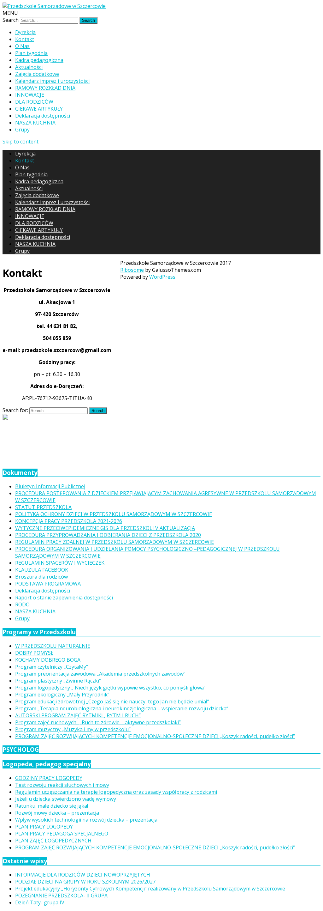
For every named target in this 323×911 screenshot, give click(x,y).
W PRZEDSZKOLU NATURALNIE (52, 645)
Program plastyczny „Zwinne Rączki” (58, 680)
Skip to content (20, 141)
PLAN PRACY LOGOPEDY (44, 826)
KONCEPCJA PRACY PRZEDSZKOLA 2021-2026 (68, 521)
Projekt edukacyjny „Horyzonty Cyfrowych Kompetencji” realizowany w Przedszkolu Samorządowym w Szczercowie (150, 888)
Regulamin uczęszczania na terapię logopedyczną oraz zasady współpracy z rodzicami (116, 791)
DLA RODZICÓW (34, 101)
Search (11, 19)
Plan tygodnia (31, 53)
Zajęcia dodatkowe (37, 73)
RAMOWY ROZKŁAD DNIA (45, 87)
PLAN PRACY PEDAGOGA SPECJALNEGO (61, 833)
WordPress (161, 276)
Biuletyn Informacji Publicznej (50, 486)
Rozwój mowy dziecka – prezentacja (57, 812)
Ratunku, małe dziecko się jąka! (51, 805)
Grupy (22, 129)
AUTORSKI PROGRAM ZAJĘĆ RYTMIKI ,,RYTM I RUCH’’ (78, 715)
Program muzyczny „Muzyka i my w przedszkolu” (73, 729)
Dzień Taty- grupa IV (39, 902)
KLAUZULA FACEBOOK (41, 569)
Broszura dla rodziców (41, 576)
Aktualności (29, 67)
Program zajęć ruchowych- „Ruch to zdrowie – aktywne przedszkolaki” (98, 722)
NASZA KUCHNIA (35, 122)
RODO (22, 604)
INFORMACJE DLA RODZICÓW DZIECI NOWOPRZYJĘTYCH (82, 874)
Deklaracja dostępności (42, 115)
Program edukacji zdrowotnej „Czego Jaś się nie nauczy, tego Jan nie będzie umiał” (112, 701)
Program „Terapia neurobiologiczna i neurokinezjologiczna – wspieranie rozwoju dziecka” (121, 708)
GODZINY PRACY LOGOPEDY (48, 777)
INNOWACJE (29, 94)
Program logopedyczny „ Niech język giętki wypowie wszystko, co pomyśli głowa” (110, 687)
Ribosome (132, 269)
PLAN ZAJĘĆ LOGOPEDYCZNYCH (53, 840)
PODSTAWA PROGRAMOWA (48, 583)
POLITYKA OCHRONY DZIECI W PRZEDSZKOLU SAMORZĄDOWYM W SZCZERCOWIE (113, 514)
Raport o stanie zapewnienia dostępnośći (64, 597)
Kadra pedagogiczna (39, 60)
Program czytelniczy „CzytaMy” (51, 666)
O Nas (22, 46)
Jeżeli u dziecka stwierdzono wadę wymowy (65, 798)
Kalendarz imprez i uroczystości (52, 80)
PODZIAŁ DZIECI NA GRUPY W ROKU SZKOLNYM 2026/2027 (85, 881)
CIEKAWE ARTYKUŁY (39, 108)
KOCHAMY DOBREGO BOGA (47, 659)
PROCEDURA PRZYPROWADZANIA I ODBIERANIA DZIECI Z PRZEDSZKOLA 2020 (108, 534)
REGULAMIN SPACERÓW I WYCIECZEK (59, 562)
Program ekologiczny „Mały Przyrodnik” (62, 694)
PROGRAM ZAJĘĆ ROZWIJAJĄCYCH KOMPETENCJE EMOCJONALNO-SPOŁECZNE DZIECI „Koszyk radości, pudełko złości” (155, 736)
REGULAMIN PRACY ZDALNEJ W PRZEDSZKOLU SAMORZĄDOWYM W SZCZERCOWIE (114, 541)
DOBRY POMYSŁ (34, 652)
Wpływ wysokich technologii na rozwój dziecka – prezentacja (86, 819)
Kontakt (24, 39)
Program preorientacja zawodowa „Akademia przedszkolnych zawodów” (100, 673)
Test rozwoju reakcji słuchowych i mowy (62, 784)
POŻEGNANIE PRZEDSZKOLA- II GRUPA (61, 895)
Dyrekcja (25, 32)
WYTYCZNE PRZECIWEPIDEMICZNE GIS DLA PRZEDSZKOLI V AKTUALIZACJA (105, 528)
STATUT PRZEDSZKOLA (43, 507)
